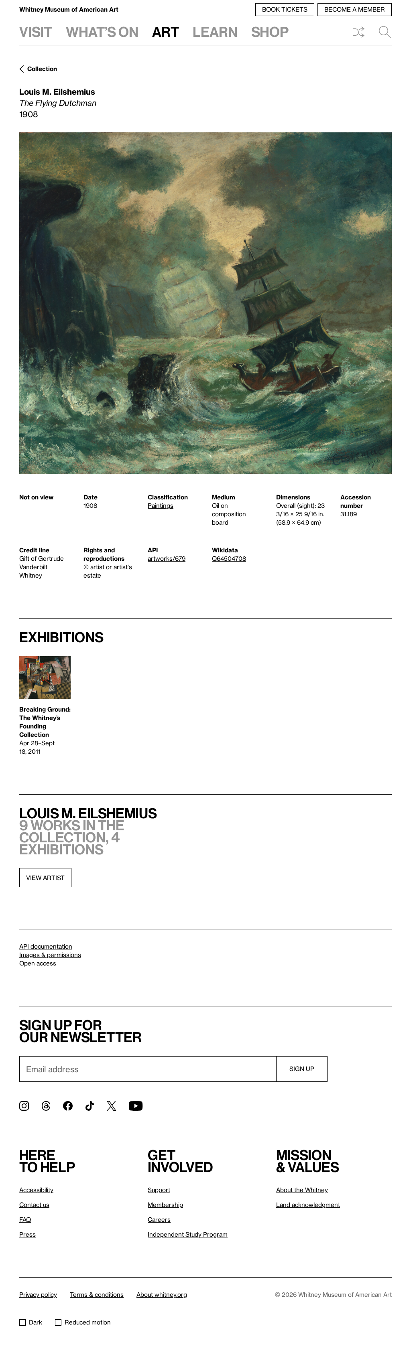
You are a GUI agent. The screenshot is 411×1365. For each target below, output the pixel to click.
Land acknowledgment (308, 1204)
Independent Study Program (188, 1234)
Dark (35, 1322)
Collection (42, 68)
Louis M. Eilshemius (57, 91)
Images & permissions (50, 954)
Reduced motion (88, 1322)
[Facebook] (68, 1106)
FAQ (25, 1219)
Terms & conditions (97, 1294)
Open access (37, 963)
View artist (45, 877)
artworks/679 (166, 558)
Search (382, 32)
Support (159, 1189)
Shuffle (358, 32)
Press (27, 1234)
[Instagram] (24, 1106)
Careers (159, 1219)
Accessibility (36, 1189)
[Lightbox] (205, 303)
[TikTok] (89, 1106)
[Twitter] (111, 1106)
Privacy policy (38, 1294)
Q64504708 (229, 558)
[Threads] (46, 1106)
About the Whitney (302, 1189)
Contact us (34, 1204)
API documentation (45, 946)
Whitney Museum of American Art (68, 9)
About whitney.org (161, 1294)
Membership (165, 1204)
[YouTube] (135, 1106)
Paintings (160, 505)
